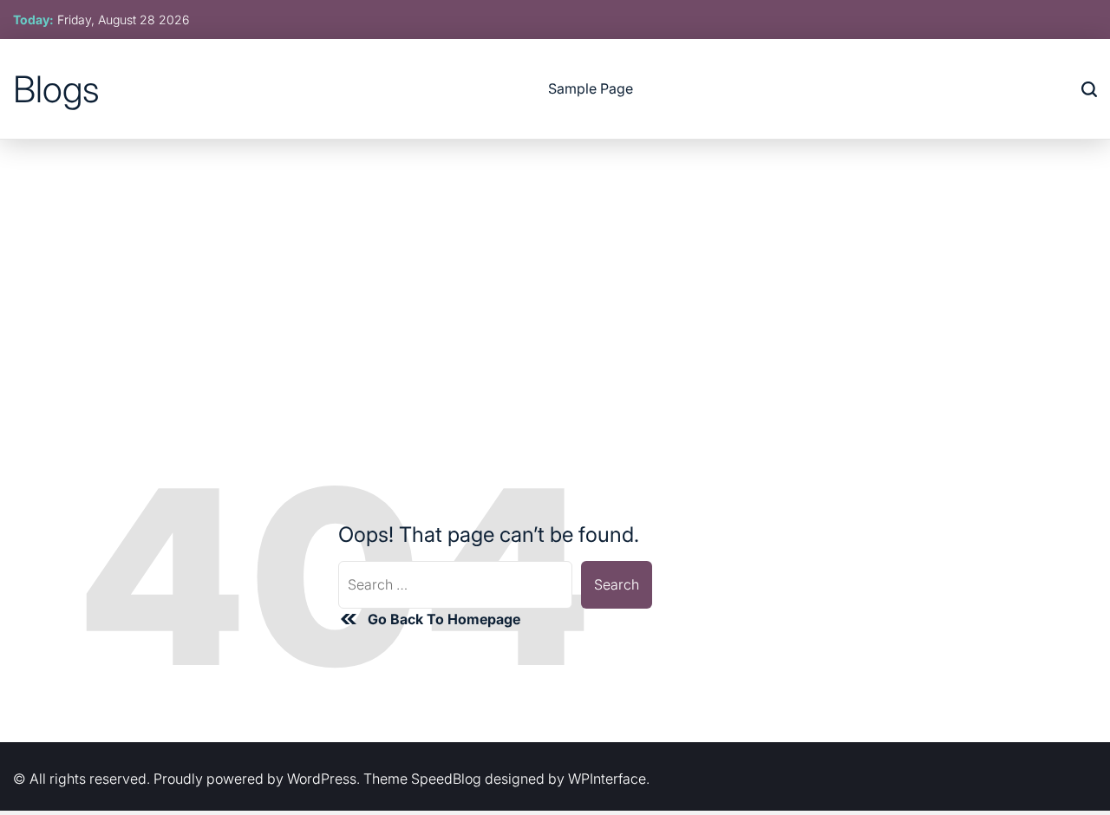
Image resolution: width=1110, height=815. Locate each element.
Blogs (56, 89)
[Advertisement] (555, 269)
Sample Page (590, 88)
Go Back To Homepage (444, 619)
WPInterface (607, 778)
